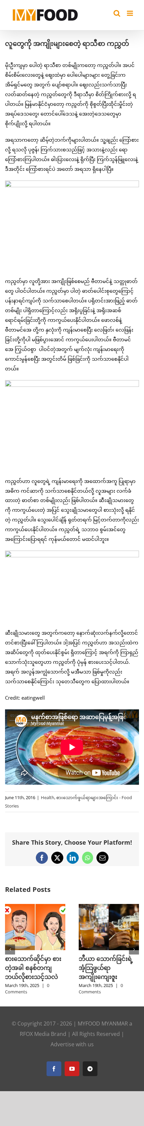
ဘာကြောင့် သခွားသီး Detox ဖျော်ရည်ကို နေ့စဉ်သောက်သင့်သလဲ (111, 968)
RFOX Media (35, 1034)
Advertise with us (72, 1044)
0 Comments (31, 988)
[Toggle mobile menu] (130, 13)
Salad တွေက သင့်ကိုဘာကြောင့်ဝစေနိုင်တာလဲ (37, 968)
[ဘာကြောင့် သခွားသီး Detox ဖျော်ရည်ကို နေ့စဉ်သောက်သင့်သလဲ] (112, 907)
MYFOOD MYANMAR (103, 1023)
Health (47, 797)
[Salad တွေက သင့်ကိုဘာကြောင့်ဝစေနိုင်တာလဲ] (39, 907)
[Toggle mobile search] (117, 13)
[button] (10, 949)
